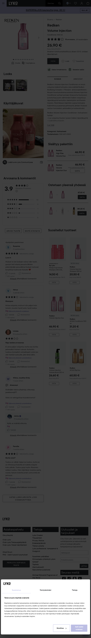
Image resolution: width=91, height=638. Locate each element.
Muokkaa (60, 628)
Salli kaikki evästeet (79, 628)
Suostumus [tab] (16, 590)
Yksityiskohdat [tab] (45, 590)
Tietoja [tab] (74, 590)
